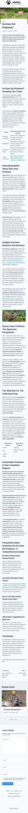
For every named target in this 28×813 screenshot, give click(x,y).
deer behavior (15, 69)
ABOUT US (9, 791)
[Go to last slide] (4, 704)
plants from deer (17, 602)
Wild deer (20, 117)
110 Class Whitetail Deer (12, 709)
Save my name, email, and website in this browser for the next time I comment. (14, 779)
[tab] (12, 719)
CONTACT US (18, 791)
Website (5, 774)
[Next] (24, 704)
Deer (3, 21)
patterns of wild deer (17, 201)
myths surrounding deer (16, 175)
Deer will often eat (7, 561)
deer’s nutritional (12, 113)
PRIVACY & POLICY (14, 793)
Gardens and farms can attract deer (12, 298)
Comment (6, 739)
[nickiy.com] (14, 2)
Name (5, 760)
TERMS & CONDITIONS (14, 796)
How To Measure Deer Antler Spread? (7, 674)
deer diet (13, 219)
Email (5, 767)
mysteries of (16, 95)
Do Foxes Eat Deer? (22, 673)
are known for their (13, 397)
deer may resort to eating (18, 427)
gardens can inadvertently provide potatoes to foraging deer (17, 158)
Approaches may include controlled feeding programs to (13, 501)
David (5, 31)
